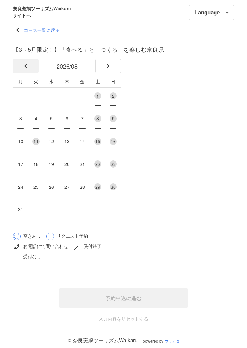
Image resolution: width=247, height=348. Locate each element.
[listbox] (211, 12)
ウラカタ (172, 340)
